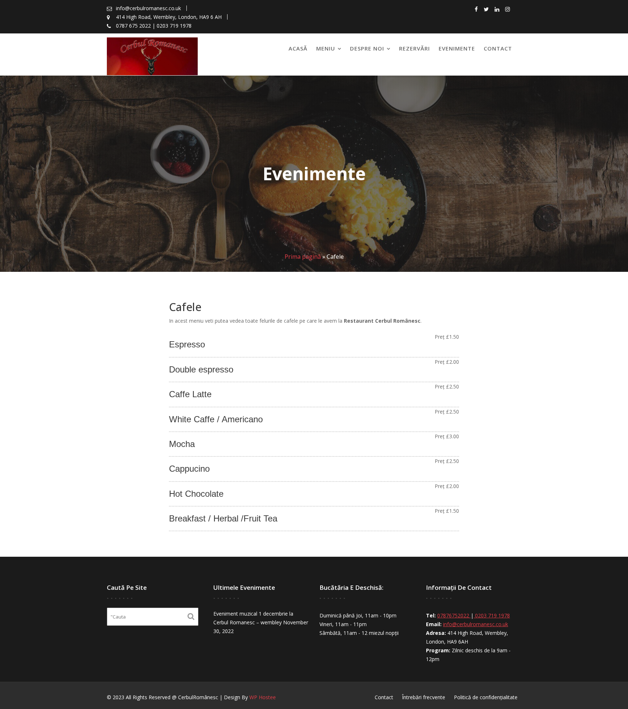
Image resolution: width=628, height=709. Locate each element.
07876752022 (454, 615)
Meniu (325, 48)
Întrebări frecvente (423, 697)
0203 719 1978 (492, 615)
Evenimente (457, 48)
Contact (498, 48)
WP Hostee (262, 697)
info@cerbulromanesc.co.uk (475, 624)
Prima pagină (303, 257)
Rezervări (414, 48)
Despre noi (367, 48)
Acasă (298, 48)
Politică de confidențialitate (486, 697)
